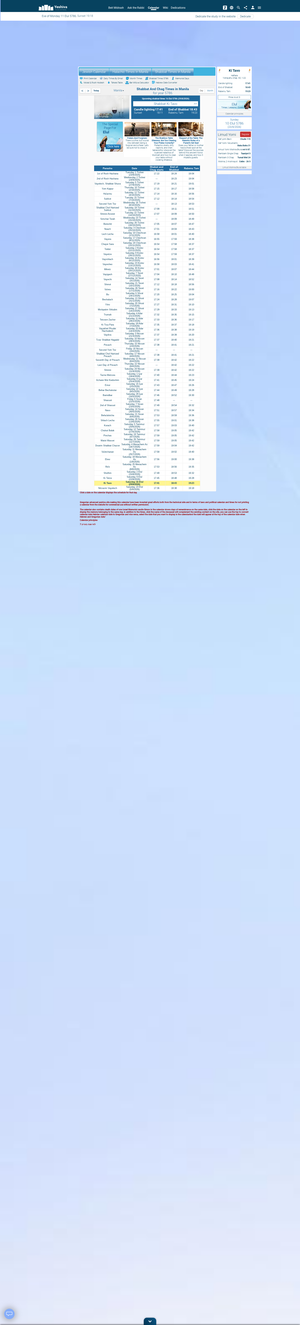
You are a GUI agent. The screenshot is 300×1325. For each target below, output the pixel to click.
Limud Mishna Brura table (234, 167)
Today (96, 90)
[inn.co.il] (225, 8)
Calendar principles (234, 114)
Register (245, 134)
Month (210, 90)
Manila (118, 90)
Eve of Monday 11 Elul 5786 (59, 16)
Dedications (178, 7)
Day (201, 90)
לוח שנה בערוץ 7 (88, 524)
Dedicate (245, 16)
